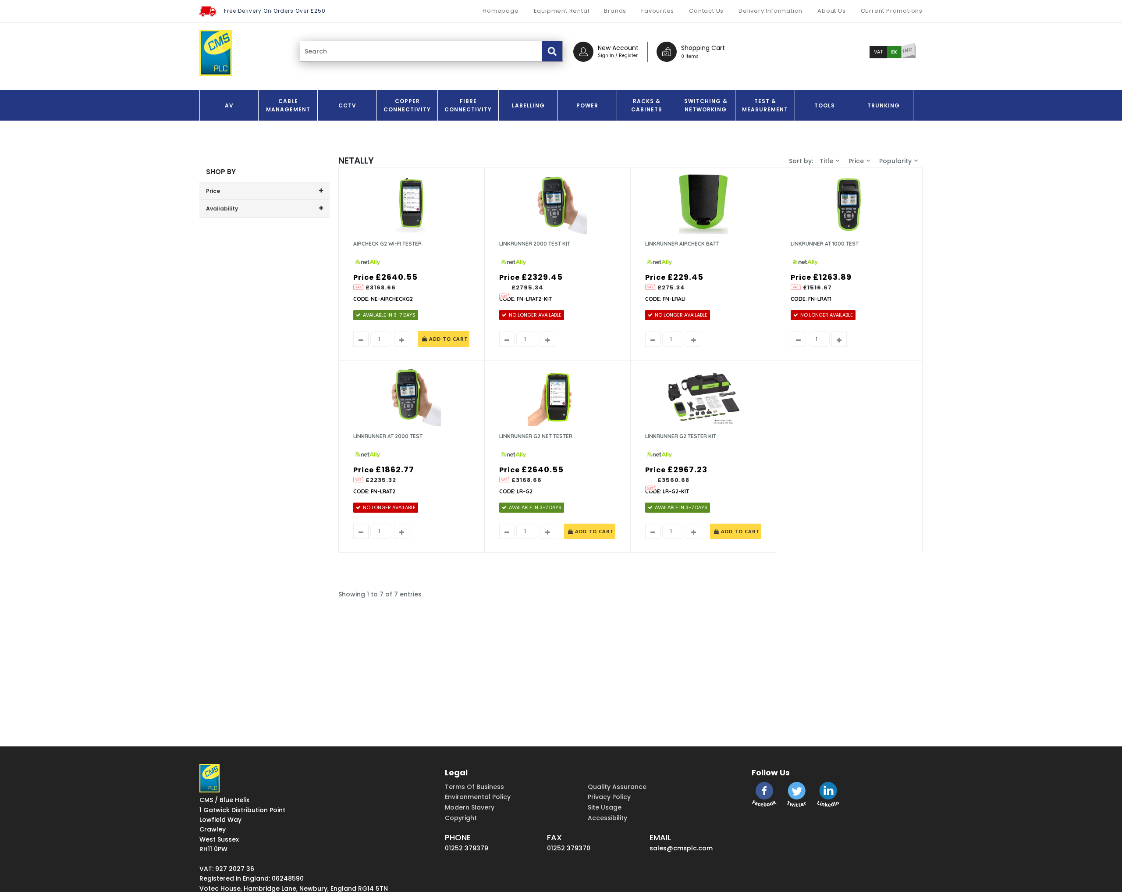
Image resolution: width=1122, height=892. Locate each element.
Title (826, 161)
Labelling (528, 105)
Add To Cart (447, 338)
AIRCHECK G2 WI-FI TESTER (387, 243)
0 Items (690, 56)
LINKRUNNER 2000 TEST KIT (534, 243)
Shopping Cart (703, 47)
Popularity (895, 161)
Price (856, 161)
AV (229, 105)
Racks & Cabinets (646, 105)
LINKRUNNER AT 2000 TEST (388, 436)
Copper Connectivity (407, 105)
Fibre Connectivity (468, 105)
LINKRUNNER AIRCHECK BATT (682, 243)
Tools (824, 105)
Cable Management (288, 105)
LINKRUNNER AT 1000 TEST (825, 243)
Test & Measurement (765, 105)
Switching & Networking (706, 105)
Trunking (883, 105)
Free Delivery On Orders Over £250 (275, 10)
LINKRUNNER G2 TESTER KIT (680, 436)
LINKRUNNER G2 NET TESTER (535, 436)
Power (587, 105)
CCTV (347, 105)
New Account (618, 47)
